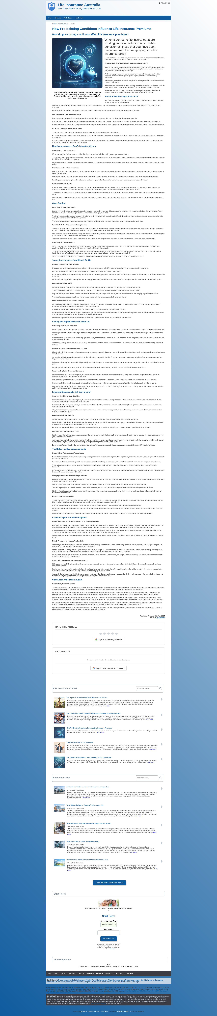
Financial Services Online (90, 1011)
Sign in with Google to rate (110, 639)
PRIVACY (99, 973)
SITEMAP (130, 973)
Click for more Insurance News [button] (109, 883)
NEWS (64, 973)
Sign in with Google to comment (110, 668)
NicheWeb (104, 1011)
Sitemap (58, 18)
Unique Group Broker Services (59, 993)
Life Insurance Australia (60, 24)
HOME (49, 973)
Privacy (112, 949)
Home (49, 18)
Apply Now (79, 18)
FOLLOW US (165, 3)
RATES (56, 973)
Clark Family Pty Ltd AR (151, 991)
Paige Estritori (160, 618)
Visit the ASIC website (98, 1003)
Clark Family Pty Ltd (124, 1011)
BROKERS (109, 973)
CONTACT (90, 973)
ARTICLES (72, 973)
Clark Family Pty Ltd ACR (133, 991)
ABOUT (81, 973)
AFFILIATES (120, 973)
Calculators (68, 18)
